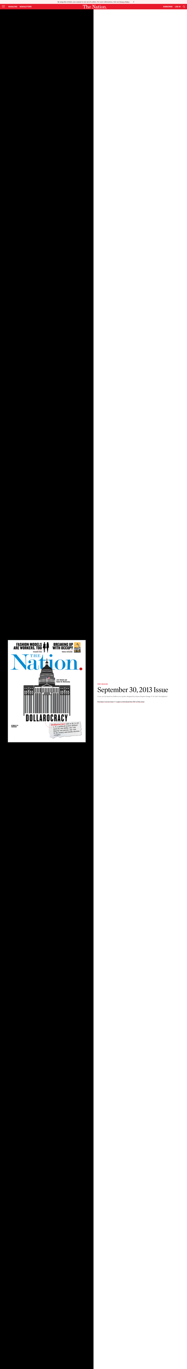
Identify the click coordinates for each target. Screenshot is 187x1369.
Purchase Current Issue (105, 702)
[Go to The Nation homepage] (94, 6)
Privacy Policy (124, 2)
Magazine (12, 6)
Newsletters (26, 6)
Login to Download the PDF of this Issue (130, 702)
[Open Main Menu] (3, 6)
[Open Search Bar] (184, 7)
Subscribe (168, 6)
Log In (178, 6)
